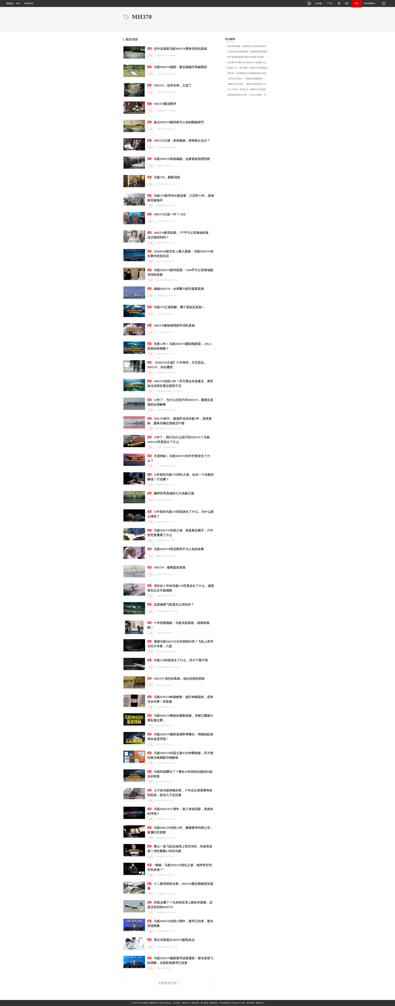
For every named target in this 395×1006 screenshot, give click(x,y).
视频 (150, 55)
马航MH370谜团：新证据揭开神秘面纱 (180, 67)
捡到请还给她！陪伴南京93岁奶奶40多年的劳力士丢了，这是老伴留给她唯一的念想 (249, 46)
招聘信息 (195, 1003)
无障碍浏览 (28, 3)
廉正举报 (250, 1003)
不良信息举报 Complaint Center (232, 1003)
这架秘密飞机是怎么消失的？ (174, 604)
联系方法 (186, 1003)
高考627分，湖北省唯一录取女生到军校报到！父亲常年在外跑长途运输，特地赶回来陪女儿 (249, 68)
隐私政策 (213, 1003)
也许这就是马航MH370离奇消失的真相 (180, 48)
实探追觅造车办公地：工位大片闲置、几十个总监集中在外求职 (249, 95)
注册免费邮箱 (369, 3)
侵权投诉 (259, 1003)
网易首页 (10, 3)
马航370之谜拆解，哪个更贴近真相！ (179, 307)
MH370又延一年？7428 (169, 214)
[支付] (339, 3)
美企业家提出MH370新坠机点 (174, 939)
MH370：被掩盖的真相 (169, 567)
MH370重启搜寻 (165, 103)
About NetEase (165, 1003)
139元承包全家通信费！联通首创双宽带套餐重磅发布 (249, 51)
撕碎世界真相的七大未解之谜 (174, 493)
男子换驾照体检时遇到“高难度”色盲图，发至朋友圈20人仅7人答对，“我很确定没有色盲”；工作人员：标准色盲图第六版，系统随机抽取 (249, 57)
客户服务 (204, 1003)
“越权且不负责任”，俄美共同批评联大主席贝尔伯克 (249, 84)
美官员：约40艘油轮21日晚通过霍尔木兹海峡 (248, 73)
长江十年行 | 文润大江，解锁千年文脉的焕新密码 (249, 89)
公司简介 (177, 1003)
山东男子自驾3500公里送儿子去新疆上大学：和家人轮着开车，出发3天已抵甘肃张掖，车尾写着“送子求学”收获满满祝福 (249, 62)
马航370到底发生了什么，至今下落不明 (181, 660)
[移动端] (310, 3)
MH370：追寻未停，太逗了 (173, 85)
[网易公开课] (319, 3)
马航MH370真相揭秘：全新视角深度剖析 (182, 159)
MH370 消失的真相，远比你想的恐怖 (179, 678)
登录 (356, 3)
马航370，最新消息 (167, 177)
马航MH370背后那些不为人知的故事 (179, 549)
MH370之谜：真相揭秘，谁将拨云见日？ (182, 140)
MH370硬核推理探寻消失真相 (174, 325)
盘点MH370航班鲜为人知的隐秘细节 (179, 122)
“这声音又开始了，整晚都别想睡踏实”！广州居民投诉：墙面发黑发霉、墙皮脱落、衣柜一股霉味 (249, 79)
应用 (18, 3)
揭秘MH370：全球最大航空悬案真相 (179, 288)
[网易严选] (330, 3)
